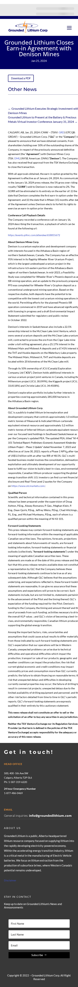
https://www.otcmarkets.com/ (28, 485)
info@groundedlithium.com (50, 815)
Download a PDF (21, 78)
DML (17, 158)
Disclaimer (10, 880)
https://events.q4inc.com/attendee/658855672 (34, 235)
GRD (61, 132)
